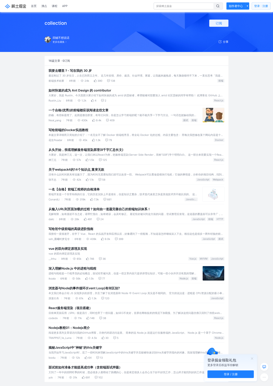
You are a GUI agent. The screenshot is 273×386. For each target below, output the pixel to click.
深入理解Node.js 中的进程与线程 (72, 268)
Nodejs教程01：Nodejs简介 (69, 328)
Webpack (218, 179)
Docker (219, 139)
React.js (218, 100)
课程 (54, 6)
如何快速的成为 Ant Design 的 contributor (80, 90)
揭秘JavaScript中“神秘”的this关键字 (75, 347)
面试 (185, 120)
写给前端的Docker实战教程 (68, 130)
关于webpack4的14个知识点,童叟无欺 (76, 169)
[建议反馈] (264, 367)
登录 (261, 6)
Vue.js (192, 258)
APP (65, 6)
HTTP (220, 219)
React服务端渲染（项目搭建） (70, 308)
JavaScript (203, 179)
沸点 (44, 6)
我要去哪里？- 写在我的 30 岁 (70, 71)
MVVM (203, 258)
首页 (34, 6)
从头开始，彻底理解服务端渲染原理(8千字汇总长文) (86, 150)
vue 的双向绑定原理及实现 (68, 249)
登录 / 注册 (231, 374)
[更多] (264, 377)
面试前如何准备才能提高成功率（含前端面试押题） (85, 367)
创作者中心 (236, 6)
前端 (220, 80)
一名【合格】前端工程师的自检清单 (74, 189)
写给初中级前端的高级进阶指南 (71, 229)
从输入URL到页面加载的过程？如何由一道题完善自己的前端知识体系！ (100, 209)
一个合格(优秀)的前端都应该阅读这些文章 (79, 110)
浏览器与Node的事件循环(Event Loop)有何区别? (84, 288)
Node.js (184, 278)
